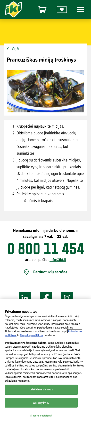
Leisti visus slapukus (41, 389)
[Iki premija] (62, 9)
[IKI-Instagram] (67, 298)
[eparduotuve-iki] (42, 9)
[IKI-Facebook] (46, 298)
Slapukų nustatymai (41, 415)
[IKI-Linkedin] (25, 298)
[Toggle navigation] (80, 9)
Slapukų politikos (31, 335)
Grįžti (16, 49)
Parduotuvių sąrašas (50, 272)
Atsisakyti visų (41, 403)
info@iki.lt (58, 259)
